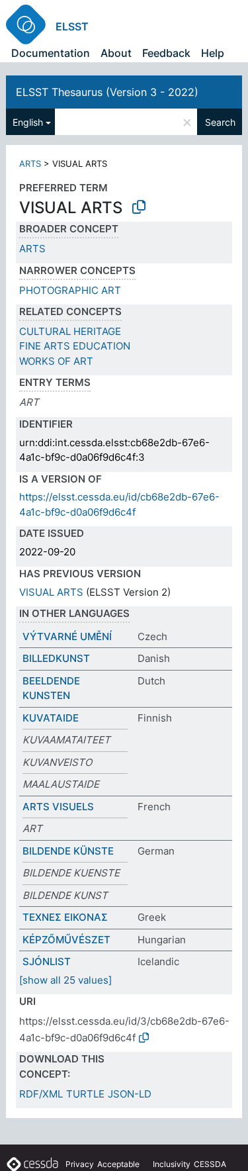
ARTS (30, 163)
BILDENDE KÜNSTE (68, 851)
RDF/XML (41, 1094)
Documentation (50, 53)
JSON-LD (129, 1094)
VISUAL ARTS (51, 592)
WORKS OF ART (56, 361)
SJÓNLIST (46, 961)
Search (220, 122)
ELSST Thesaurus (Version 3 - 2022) (107, 92)
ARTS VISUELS (58, 806)
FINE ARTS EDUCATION (74, 346)
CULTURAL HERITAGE (70, 331)
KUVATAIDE (50, 718)
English (28, 122)
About (116, 53)
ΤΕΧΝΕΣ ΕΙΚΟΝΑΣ (65, 917)
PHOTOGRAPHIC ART (70, 290)
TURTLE (85, 1094)
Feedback (166, 53)
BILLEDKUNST (56, 658)
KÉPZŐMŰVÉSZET (66, 939)
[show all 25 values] (65, 980)
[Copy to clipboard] (138, 207)
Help (212, 53)
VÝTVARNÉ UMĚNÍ (67, 636)
